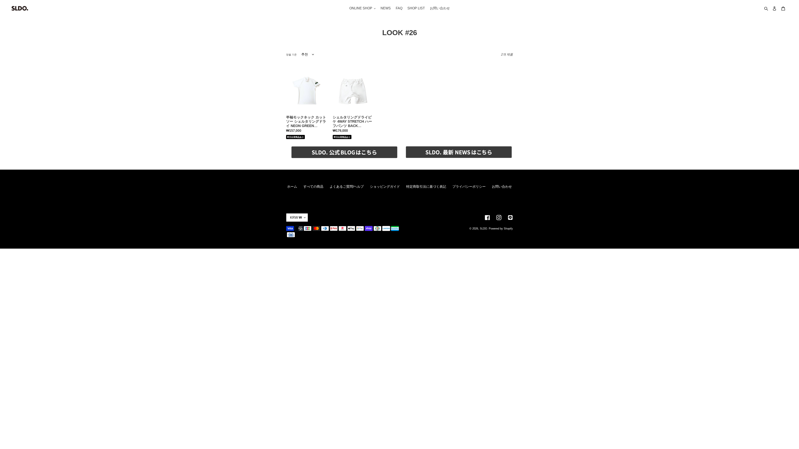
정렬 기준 (291, 54)
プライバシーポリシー (469, 186)
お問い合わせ (502, 186)
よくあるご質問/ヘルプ (347, 186)
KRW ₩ (296, 217)
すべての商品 (313, 186)
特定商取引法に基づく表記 (426, 186)
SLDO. (484, 228)
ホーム (292, 186)
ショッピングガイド (385, 186)
